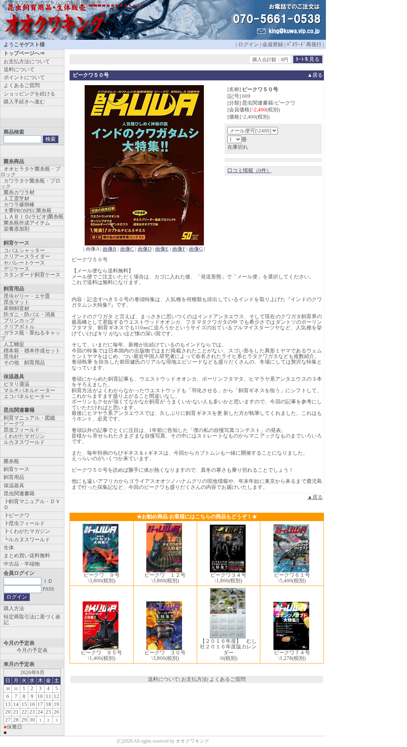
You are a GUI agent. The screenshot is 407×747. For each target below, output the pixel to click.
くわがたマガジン (24, 436)
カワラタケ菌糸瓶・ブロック (30, 183)
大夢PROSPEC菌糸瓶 (28, 211)
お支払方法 (194, 679)
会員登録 (272, 44)
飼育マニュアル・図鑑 (29, 418)
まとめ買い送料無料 (27, 555)
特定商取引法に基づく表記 (32, 619)
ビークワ (14, 424)
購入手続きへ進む (24, 102)
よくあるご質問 (227, 679)
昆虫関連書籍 (19, 493)
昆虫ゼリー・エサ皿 (27, 296)
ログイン (248, 44)
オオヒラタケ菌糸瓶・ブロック (30, 171)
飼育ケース (16, 469)
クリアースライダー (27, 256)
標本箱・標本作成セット (32, 351)
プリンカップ (19, 320)
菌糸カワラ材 (19, 192)
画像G (196, 249)
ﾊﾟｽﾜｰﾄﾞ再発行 (304, 44)
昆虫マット (16, 302)
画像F (178, 249)
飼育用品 (14, 477)
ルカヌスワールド (24, 442)
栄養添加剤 (16, 229)
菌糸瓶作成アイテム (27, 223)
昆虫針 (11, 357)
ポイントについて (24, 77)
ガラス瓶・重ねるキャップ (30, 335)
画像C (127, 249)
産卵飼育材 (16, 308)
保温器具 (14, 485)
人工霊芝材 (16, 199)
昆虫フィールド (22, 430)
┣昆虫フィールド (24, 523)
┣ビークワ (16, 515)
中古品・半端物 (22, 564)
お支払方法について (27, 61)
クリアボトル (19, 327)
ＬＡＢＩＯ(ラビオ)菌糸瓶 (34, 217)
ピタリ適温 (16, 384)
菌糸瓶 (11, 461)
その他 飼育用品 (24, 363)
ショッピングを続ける (29, 94)
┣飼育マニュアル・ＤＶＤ (32, 504)
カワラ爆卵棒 (19, 205)
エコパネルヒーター (27, 396)
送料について (163, 679)
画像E (162, 249)
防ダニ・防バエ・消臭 (29, 314)
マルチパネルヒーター (29, 390)
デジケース (16, 269)
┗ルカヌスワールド (27, 540)
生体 (9, 548)
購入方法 (14, 608)
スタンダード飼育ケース (32, 275)
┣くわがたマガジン (27, 531)
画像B (109, 249)
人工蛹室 (14, 344)
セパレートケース (24, 263)
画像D (144, 249)
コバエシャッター (24, 250)
